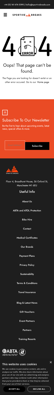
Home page (43, 82)
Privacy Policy (36, 384)
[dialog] (27, 377)
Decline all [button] (39, 389)
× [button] (51, 362)
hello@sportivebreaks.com (38, 5)
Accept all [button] (14, 389)
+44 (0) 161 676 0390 (14, 5)
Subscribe (37, 146)
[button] (5, 15)
